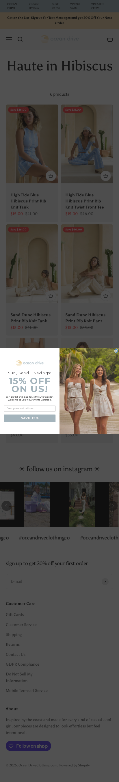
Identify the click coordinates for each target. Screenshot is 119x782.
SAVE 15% (30, 418)
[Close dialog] (116, 351)
